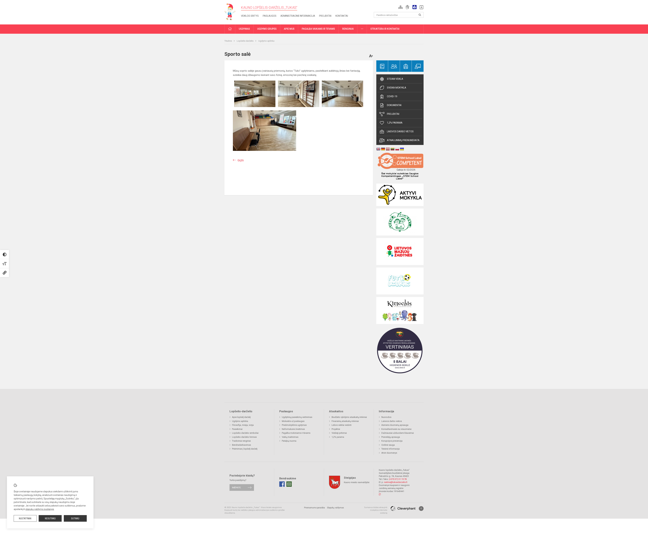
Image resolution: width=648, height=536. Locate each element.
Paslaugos (269, 15)
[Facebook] (282, 484)
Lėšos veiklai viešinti (342, 425)
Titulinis (228, 41)
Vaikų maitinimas (290, 437)
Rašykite (236, 487)
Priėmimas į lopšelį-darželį (244, 449)
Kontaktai (341, 15)
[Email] (289, 484)
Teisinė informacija (390, 449)
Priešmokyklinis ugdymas (294, 425)
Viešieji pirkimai (339, 433)
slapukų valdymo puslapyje (39, 509)
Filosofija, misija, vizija (243, 425)
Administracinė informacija (297, 15)
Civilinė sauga (388, 445)
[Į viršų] (421, 508)
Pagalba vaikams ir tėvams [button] (318, 28)
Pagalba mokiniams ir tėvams (296, 433)
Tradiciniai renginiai (241, 441)
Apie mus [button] (289, 28)
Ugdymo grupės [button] (267, 28)
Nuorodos (386, 417)
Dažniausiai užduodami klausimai (397, 433)
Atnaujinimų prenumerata (403, 140)
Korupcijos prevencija (391, 441)
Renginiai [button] (348, 28)
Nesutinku (50, 518)
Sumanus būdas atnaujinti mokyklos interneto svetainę (375, 510)
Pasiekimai (237, 429)
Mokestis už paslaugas (293, 421)
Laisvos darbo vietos (400, 131)
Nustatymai (25, 518)
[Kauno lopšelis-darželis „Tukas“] (231, 11)
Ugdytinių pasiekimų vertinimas (297, 417)
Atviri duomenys (389, 453)
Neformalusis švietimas (293, 429)
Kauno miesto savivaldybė (356, 482)
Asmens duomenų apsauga (394, 425)
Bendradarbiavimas (241, 445)
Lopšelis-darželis (245, 41)
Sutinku (75, 518)
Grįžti (241, 160)
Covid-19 (392, 96)
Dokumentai (394, 105)
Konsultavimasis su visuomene (396, 429)
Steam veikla (395, 79)
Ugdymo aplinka (266, 41)
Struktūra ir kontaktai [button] (384, 28)
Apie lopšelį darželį (241, 417)
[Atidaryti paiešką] (420, 15)
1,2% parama (394, 122)
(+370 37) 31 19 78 (398, 479)
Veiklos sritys (250, 15)
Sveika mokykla (396, 87)
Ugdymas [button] (244, 28)
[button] (400, 7)
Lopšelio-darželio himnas (244, 437)
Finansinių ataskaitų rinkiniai (345, 421)
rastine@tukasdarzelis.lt (395, 482)
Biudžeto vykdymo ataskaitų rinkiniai (349, 417)
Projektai (325, 15)
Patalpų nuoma (289, 441)
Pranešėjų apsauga (390, 437)
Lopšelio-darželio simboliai (245, 433)
